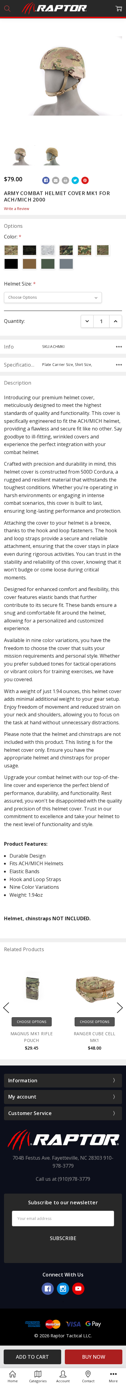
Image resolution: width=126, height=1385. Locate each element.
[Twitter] (75, 180)
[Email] (55, 180)
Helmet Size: (20, 283)
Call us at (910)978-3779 (63, 1179)
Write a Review (16, 209)
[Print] (65, 180)
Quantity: (14, 321)
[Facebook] (46, 180)
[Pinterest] (85, 180)
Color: (12, 236)
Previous (6, 1008)
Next (120, 1008)
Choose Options (31, 1022)
